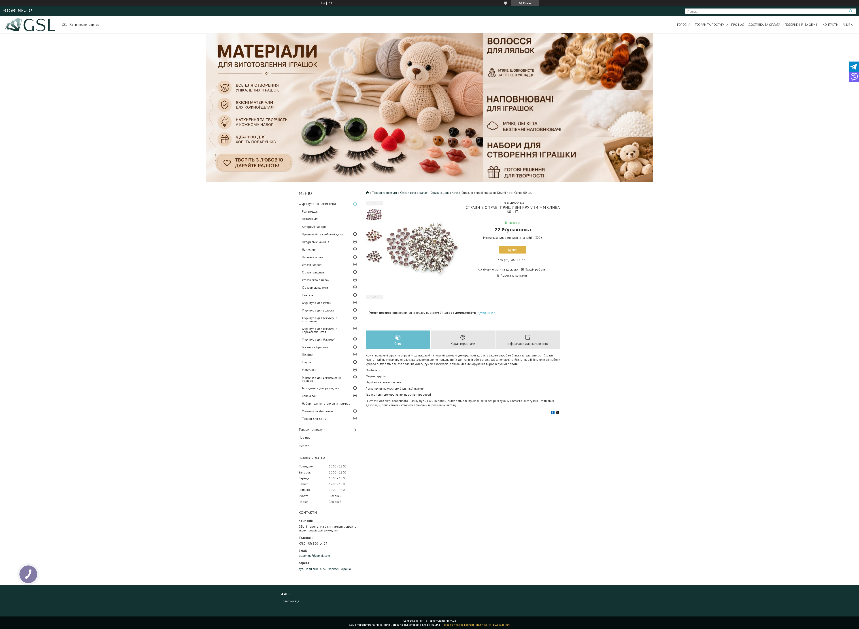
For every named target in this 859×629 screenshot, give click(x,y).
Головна (683, 25)
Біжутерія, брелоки (315, 347)
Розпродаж (309, 211)
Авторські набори (314, 227)
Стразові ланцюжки (315, 288)
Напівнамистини (312, 257)
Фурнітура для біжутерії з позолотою (320, 319)
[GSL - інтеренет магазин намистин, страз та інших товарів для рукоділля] (30, 24)
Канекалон (309, 396)
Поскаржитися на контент (458, 624)
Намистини (309, 249)
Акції (846, 25)
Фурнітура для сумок (316, 303)
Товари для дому (314, 419)
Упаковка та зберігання (318, 411)
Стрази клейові (312, 265)
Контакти (830, 25)
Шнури (306, 362)
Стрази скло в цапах (315, 280)
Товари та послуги (710, 25)
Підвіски (307, 355)
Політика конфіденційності (493, 624)
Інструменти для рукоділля (320, 388)
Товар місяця (290, 601)
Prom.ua (451, 620)
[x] (557, 413)
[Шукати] (851, 11)
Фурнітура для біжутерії (318, 339)
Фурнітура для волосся (318, 310)
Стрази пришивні (313, 272)
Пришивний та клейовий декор (323, 234)
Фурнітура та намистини (317, 204)
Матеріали (309, 370)
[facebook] (553, 413)
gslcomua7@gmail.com (314, 556)
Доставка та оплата (764, 25)
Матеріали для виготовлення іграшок (322, 379)
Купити (512, 250)
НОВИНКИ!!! (310, 219)
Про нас (737, 25)
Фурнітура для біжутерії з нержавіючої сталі (320, 330)
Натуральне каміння (315, 242)
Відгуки (304, 445)
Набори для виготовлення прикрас (326, 403)
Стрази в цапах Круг (444, 192)
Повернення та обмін (801, 25)
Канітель (307, 295)
